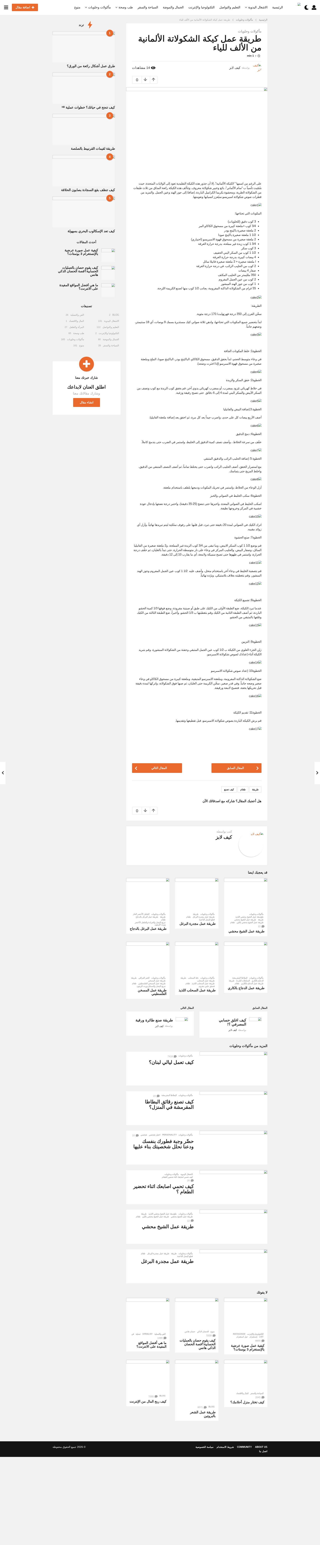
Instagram (239, 1334)
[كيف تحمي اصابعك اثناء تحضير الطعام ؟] (233, 1187)
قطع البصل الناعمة (207, 919)
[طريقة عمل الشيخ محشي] (245, 894)
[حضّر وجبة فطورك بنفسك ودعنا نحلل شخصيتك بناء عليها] (233, 1148)
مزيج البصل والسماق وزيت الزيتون (151, 986)
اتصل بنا (263, 1451)
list (261, 1337)
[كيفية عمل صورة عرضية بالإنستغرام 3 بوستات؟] (245, 1314)
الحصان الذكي (203, 1331)
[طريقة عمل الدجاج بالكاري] (245, 958)
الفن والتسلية (160, 1334)
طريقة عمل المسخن (157, 980)
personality (169, 1135)
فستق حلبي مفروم (207, 986)
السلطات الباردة (243, 980)
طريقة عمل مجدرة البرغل (204, 917)
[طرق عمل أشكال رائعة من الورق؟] (84, 47)
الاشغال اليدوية (258, 7)
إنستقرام (253, 1337)
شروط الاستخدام (225, 1447)
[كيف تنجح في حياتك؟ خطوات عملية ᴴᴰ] (84, 88)
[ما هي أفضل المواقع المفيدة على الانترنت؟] (147, 1314)
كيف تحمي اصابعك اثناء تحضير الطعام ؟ (163, 1189)
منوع (77, 7)
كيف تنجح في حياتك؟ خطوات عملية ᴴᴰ (88, 107)
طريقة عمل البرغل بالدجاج (147, 917)
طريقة (255, 789)
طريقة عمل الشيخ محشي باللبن (250, 922)
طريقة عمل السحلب (206, 980)
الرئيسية (277, 7)
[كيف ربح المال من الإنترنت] (147, 1376)
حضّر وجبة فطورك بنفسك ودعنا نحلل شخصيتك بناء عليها (163, 1143)
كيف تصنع (229, 789)
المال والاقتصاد (242, 1393)
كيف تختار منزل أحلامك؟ (247, 1402)
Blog (212, 1407)
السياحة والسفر (148, 7)
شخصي (144, 1135)
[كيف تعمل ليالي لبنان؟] (233, 1069)
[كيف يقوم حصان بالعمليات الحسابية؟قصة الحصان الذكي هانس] (196, 1313)
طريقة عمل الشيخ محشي (245, 919)
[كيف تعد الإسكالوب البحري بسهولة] (84, 212)
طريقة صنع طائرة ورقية (154, 1020)
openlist (147, 1334)
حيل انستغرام (242, 1337)
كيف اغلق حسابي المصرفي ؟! (232, 1022)
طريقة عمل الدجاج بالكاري (252, 983)
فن (132, 1334)
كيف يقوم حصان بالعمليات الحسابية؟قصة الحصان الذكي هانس (198, 1344)
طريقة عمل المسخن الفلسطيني (152, 983)
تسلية (138, 1334)
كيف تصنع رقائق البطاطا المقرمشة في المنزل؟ (169, 1104)
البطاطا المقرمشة (239, 978)
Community (244, 1447)
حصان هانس (190, 1331)
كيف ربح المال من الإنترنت (148, 1401)
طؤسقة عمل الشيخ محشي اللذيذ (249, 917)
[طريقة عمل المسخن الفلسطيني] (147, 958)
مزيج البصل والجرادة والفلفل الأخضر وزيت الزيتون (150, 923)
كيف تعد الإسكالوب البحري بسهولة (91, 231)
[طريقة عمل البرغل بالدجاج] (147, 894)
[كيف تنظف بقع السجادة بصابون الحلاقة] (84, 170)
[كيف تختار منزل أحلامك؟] (245, 1375)
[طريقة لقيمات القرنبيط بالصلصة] (84, 129)
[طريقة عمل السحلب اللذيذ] (196, 958)
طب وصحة (126, 7)
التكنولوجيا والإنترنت (201, 7)
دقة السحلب (193, 978)
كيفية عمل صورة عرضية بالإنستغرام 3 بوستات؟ (247, 1347)
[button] (314, 7)
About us (261, 1447)
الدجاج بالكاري (258, 980)
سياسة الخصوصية (205, 1447)
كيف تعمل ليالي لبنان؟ (171, 1062)
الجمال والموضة (173, 7)
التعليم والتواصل (229, 7)
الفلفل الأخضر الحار (141, 914)
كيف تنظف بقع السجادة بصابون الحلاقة (88, 190)
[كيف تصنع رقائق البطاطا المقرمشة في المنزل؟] (233, 1108)
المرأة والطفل (76, 327)
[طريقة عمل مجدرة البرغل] (196, 894)
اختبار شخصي (154, 1135)
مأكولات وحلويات (99, 7)
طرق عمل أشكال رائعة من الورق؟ (91, 66)
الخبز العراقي (144, 978)
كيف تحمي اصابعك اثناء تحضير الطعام (177, 1177)
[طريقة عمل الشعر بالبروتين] (196, 1381)
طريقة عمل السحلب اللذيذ (203, 983)
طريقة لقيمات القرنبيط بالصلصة (93, 148)
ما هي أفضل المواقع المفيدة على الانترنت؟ (151, 1344)
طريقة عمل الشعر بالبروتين (203, 1414)
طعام (243, 789)
